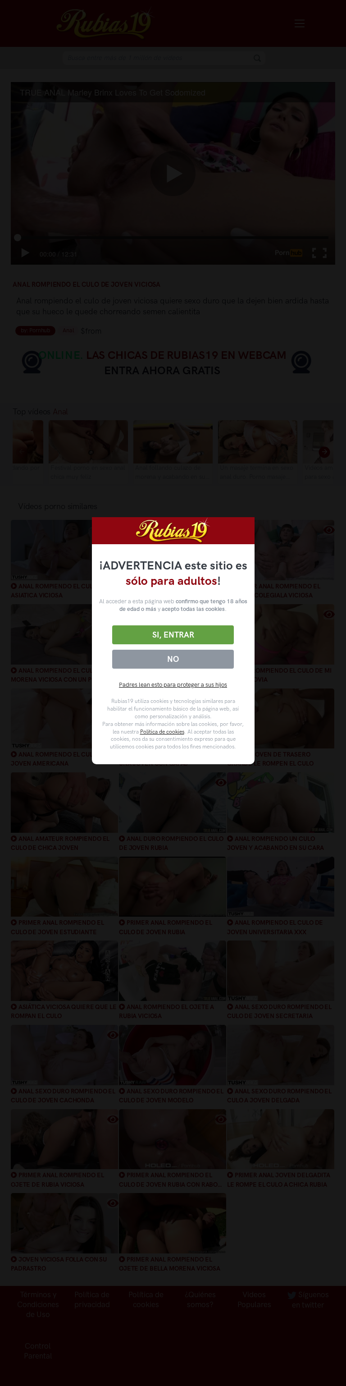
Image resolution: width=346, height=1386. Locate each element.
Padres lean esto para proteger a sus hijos (173, 684)
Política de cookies (162, 732)
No (173, 659)
